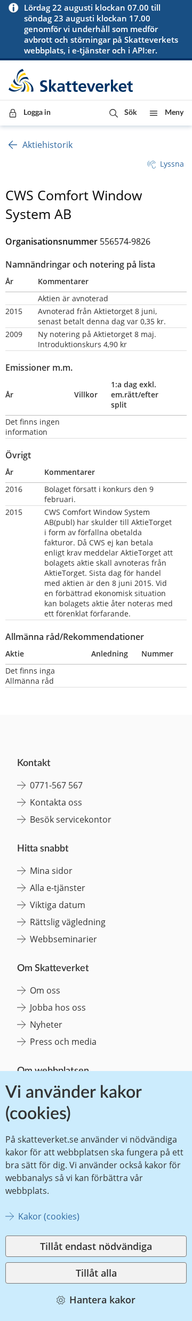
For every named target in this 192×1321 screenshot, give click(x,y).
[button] (123, 113)
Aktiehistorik (47, 145)
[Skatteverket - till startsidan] (71, 80)
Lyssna (172, 164)
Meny (174, 112)
